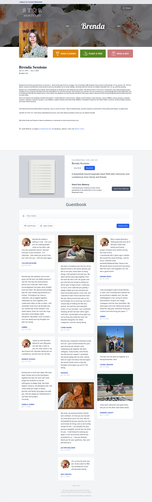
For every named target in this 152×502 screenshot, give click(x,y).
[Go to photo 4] (117, 399)
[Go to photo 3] (115, 399)
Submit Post (123, 226)
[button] (76, 248)
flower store (79, 128)
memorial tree (46, 128)
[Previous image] (99, 387)
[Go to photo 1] (113, 399)
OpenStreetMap (78, 496)
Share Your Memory (121, 189)
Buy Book (89, 168)
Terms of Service (82, 492)
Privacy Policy (70, 492)
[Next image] (130, 387)
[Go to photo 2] (114, 399)
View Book (77, 168)
